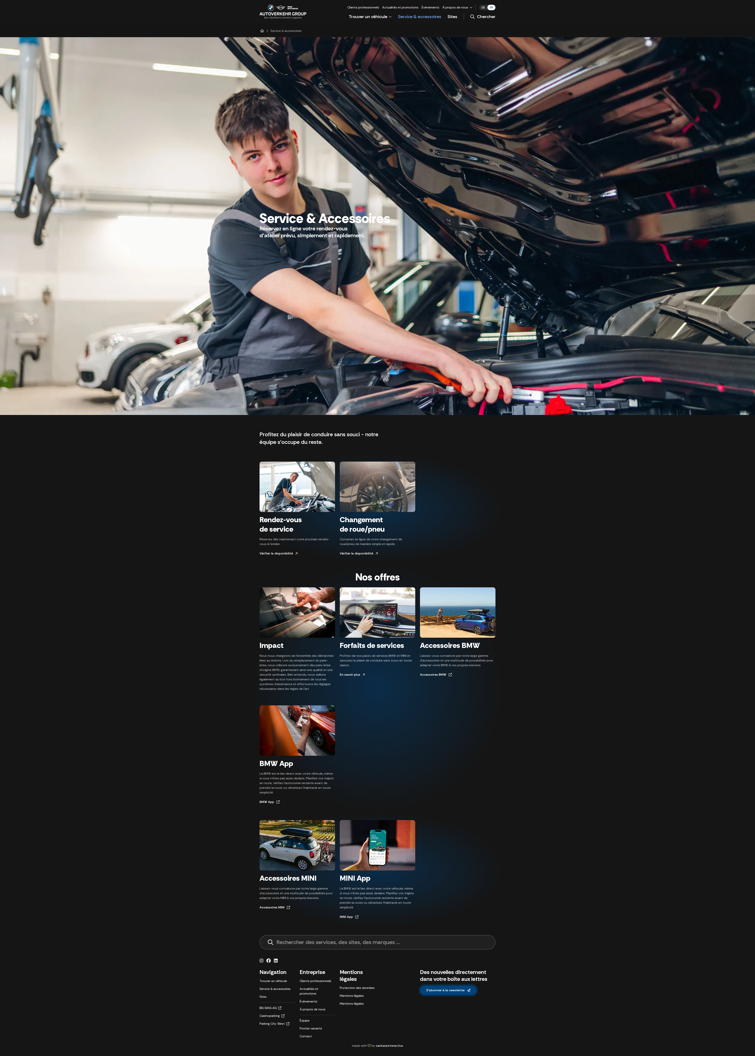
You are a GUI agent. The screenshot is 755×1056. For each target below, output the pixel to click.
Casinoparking (270, 1016)
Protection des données (357, 988)
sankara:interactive (389, 1046)
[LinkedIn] (276, 961)
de (483, 7)
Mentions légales (352, 996)
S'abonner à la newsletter (445, 990)
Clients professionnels (363, 7)
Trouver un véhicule (368, 16)
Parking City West (272, 1024)
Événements (430, 7)
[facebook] (268, 961)
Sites (452, 16)
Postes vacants (311, 1028)
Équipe (304, 1020)
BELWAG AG (268, 1008)
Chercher (486, 16)
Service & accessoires (419, 16)
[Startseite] (262, 31)
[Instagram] (261, 961)
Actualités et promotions (400, 7)
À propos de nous (455, 7)
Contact (306, 1036)
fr (491, 7)
